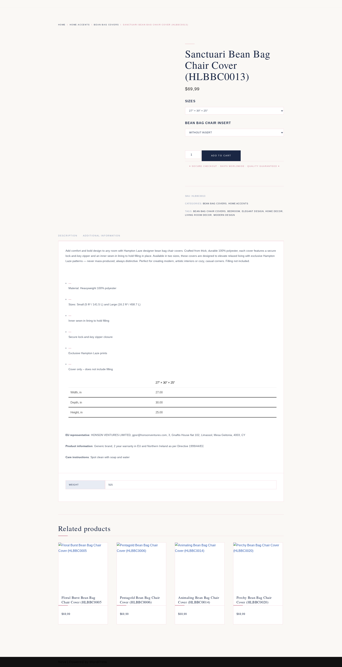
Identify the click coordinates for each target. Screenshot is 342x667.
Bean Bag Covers (106, 25)
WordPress (98, 662)
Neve (62, 662)
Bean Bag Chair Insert (208, 123)
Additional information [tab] (102, 235)
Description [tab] (67, 235)
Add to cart (221, 155)
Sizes (190, 101)
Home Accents (80, 25)
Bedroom (233, 211)
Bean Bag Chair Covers (209, 211)
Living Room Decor (198, 215)
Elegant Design (253, 211)
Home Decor (274, 211)
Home (62, 25)
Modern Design (224, 215)
